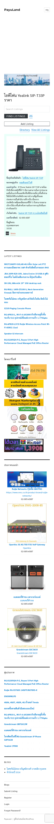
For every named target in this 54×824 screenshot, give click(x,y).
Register (8, 797)
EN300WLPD (10, 696)
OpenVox (27, 548)
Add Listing (27, 123)
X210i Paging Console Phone (17, 308)
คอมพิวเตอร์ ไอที (25, 182)
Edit (7, 233)
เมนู (46, 10)
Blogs (6, 784)
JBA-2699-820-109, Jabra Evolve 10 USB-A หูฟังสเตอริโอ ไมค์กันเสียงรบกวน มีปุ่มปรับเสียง (26, 275)
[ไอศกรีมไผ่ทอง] (27, 422)
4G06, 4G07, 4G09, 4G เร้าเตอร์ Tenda (21, 702)
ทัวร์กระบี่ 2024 (13, 772)
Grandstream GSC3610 (27, 649)
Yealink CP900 (11, 746)
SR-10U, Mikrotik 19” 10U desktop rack (22, 283)
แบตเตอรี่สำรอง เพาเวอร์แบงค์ (27, 597)
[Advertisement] (27, 45)
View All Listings (40, 129)
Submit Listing (10, 791)
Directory (25, 129)
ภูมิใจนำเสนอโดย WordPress (24, 819)
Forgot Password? (12, 810)
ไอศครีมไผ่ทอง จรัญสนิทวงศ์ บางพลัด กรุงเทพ (26, 768)
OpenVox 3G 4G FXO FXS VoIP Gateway (27, 544)
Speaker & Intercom (13, 333)
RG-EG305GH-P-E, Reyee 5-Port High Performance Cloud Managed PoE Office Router (26, 341)
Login (6, 804)
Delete (13, 233)
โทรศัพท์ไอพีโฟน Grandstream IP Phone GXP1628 (22, 738)
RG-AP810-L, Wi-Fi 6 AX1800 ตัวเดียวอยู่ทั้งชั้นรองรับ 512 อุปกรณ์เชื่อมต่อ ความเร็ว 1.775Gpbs (25, 316)
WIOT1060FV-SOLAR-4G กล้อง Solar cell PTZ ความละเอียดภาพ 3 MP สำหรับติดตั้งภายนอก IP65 (26, 266)
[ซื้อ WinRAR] (24, 445)
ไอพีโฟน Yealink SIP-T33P (33, 178)
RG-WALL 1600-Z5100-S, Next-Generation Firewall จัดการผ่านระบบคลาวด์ (24, 291)
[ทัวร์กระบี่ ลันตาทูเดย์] (27, 371)
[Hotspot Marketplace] (24, 392)
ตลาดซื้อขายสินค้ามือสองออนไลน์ (19, 708)
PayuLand (12, 10)
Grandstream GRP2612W (15, 724)
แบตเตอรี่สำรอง (27, 600)
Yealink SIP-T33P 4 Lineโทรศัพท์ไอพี (32, 213)
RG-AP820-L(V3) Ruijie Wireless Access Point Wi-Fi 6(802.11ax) (27, 326)
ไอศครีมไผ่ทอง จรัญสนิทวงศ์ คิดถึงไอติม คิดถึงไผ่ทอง (26, 300)
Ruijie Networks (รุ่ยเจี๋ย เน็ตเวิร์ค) (27, 489)
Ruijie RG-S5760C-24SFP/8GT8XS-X (20, 690)
